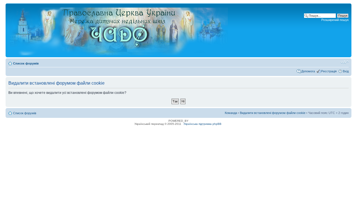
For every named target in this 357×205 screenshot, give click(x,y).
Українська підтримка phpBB (202, 123)
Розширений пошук (335, 20)
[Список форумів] (119, 30)
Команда (231, 113)
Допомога (308, 71)
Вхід (346, 71)
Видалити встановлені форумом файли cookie (272, 113)
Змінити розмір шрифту (345, 62)
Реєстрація (329, 71)
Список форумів (26, 63)
